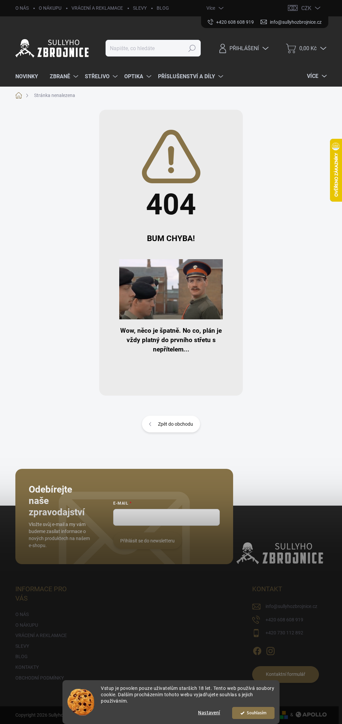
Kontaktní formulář (285, 674)
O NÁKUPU (50, 8)
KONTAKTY (27, 667)
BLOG (163, 8)
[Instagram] (271, 650)
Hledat (192, 48)
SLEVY (140, 8)
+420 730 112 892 (284, 632)
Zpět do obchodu (175, 424)
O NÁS (22, 8)
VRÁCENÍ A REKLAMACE (97, 8)
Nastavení (209, 712)
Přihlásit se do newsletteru (147, 540)
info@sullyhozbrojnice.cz (291, 606)
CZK (306, 8)
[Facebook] (257, 650)
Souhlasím (257, 713)
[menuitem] (29, 77)
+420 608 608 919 (284, 619)
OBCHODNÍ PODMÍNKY (39, 678)
